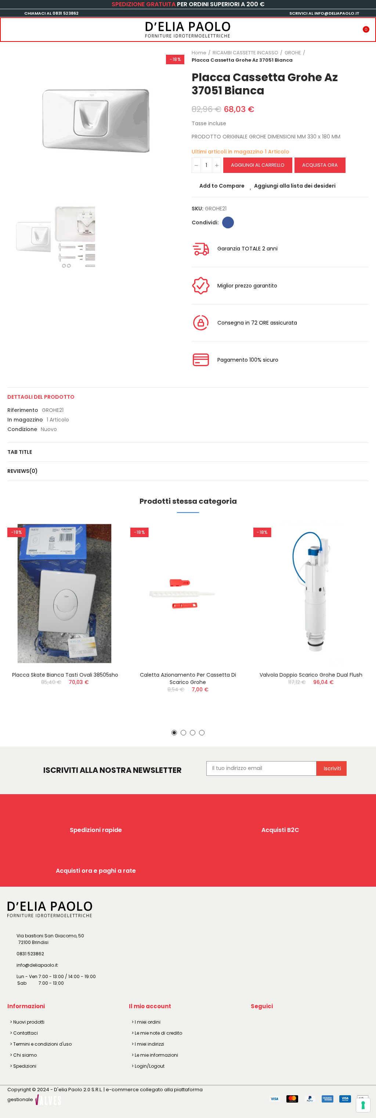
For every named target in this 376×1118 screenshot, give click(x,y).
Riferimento (22, 410)
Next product (363, 56)
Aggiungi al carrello (258, 165)
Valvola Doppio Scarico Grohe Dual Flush (311, 675)
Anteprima (104, 564)
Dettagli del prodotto (41, 397)
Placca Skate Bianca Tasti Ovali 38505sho (65, 675)
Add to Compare (222, 185)
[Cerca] (23, 27)
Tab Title (19, 452)
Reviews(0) (22, 471)
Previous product (344, 56)
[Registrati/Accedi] (352, 27)
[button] (14, 121)
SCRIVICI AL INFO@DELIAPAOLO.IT (324, 13)
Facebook (228, 222)
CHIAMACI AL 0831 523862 (51, 13)
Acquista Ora (320, 165)
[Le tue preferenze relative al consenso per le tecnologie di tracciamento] (363, 1105)
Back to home (354, 56)
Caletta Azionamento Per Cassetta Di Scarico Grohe (188, 678)
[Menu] (8, 27)
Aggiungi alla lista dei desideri (295, 185)
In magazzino (25, 419)
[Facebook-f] (258, 1023)
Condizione (22, 429)
